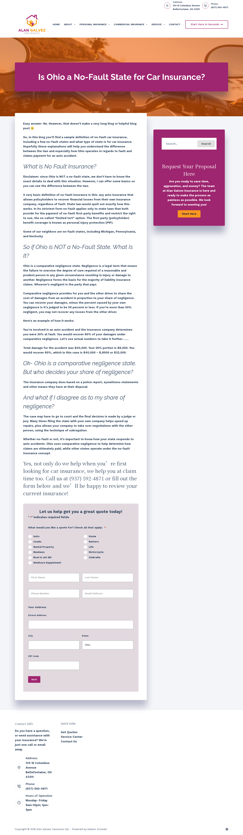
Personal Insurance (93, 24)
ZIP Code (33, 656)
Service (156, 24)
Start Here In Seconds (205, 24)
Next (34, 679)
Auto (36, 536)
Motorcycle (96, 552)
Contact (174, 24)
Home (56, 24)
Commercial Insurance (129, 24)
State (85, 635)
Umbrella (94, 557)
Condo (37, 541)
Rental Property (43, 546)
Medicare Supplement (47, 562)
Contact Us (69, 741)
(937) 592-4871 (219, 7)
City (30, 635)
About (68, 24)
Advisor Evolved (97, 829)
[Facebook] (227, 829)
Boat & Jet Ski (42, 557)
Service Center (71, 736)
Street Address (37, 615)
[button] (206, 143)
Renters (94, 541)
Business (39, 552)
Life (91, 546)
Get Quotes (69, 732)
